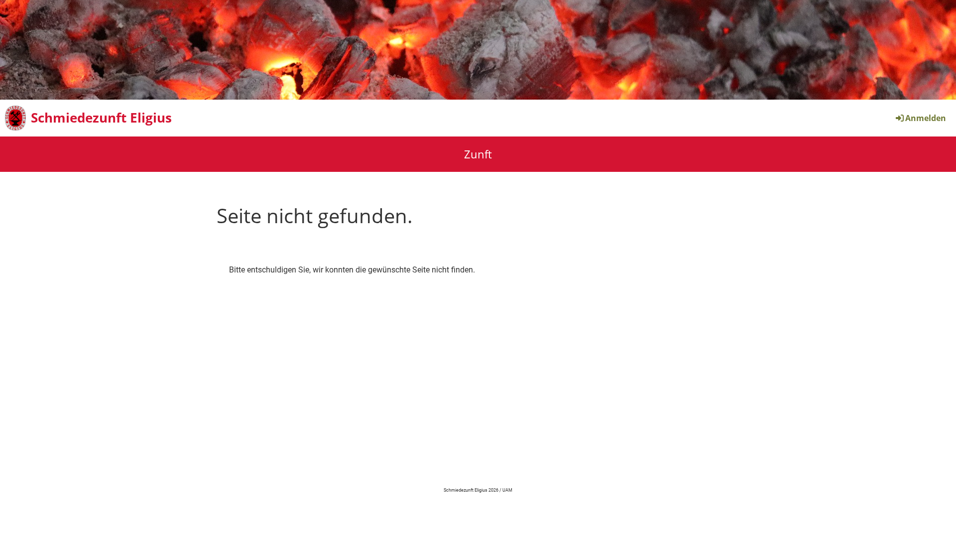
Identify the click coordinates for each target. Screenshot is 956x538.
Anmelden (925, 118)
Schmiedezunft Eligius (101, 118)
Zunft (478, 153)
